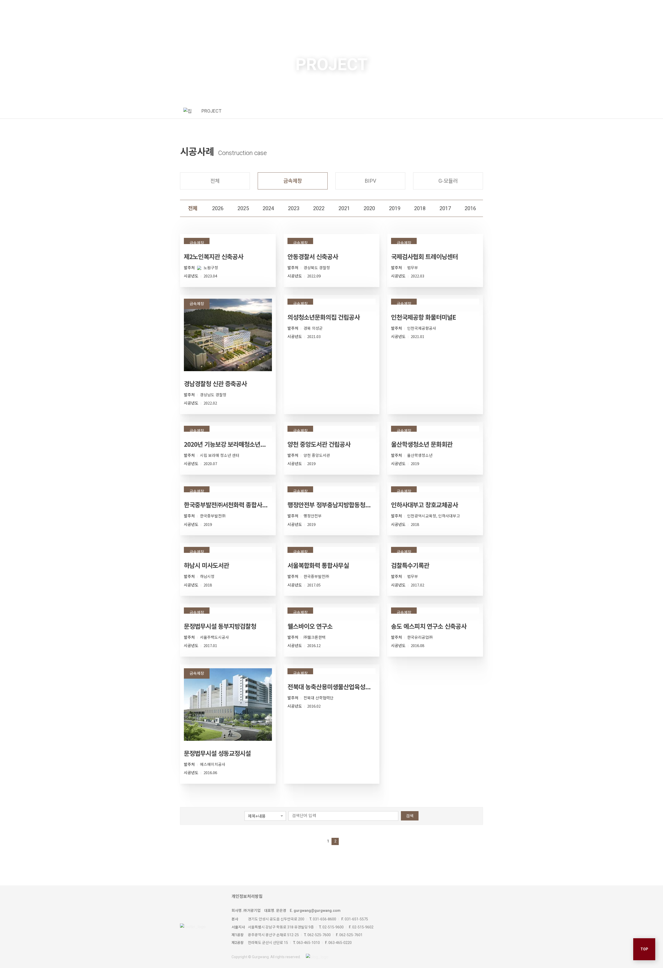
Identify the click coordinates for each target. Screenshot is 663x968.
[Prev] (319, 841)
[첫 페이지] (312, 841)
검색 (410, 815)
